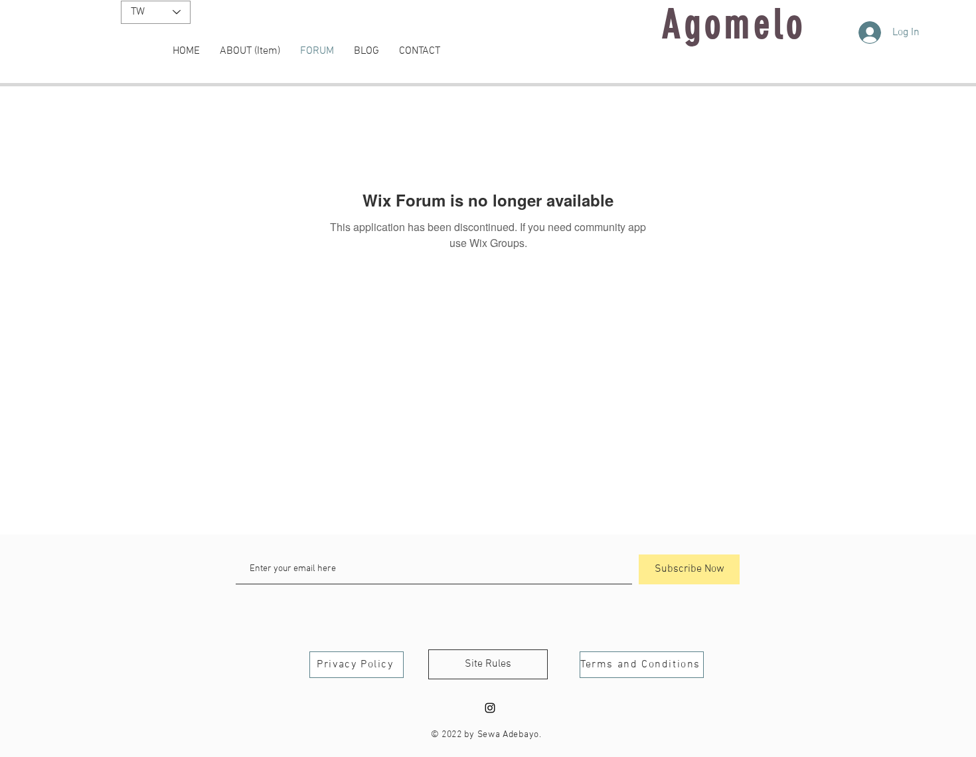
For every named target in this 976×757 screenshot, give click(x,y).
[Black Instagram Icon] (490, 708)
